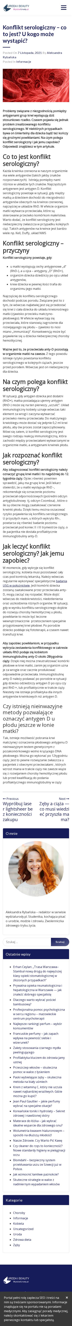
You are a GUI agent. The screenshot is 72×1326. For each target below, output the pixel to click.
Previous (12, 799)
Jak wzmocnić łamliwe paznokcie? (36, 1174)
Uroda (17, 1234)
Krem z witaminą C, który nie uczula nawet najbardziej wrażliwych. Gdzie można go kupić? (37, 1091)
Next (62, 799)
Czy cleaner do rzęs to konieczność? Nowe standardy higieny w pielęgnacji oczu (39, 1150)
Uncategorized (23, 1229)
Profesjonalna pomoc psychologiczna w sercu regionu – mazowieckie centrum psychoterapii (39, 1014)
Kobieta (18, 1224)
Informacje (23, 61)
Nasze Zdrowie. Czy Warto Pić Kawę (37, 1140)
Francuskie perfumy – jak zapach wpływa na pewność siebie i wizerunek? (35, 1038)
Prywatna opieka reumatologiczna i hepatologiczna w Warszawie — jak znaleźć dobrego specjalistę (37, 989)
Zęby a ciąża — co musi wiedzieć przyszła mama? (54, 811)
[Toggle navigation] (63, 7)
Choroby (19, 1213)
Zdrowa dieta (22, 1240)
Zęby (16, 1245)
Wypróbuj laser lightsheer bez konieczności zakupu (18, 811)
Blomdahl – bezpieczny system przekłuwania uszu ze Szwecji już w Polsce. (37, 1164)
